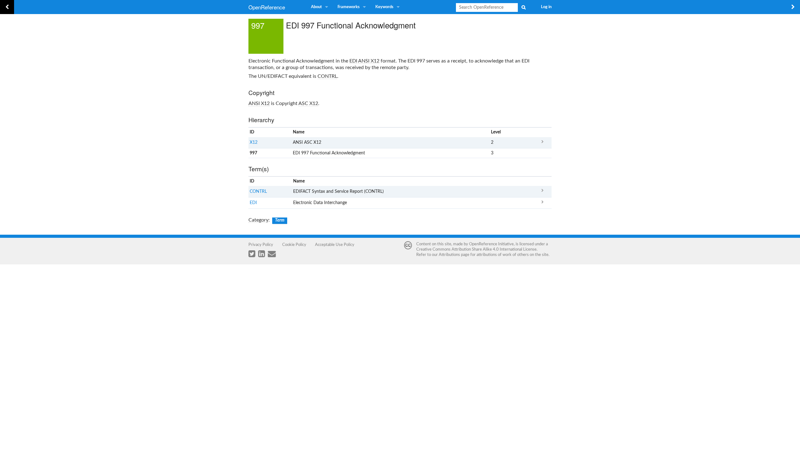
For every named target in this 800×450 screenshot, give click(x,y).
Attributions (449, 255)
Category (258, 220)
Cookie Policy (294, 245)
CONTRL (327, 76)
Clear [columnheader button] (496, 181)
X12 (254, 142)
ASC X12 (308, 103)
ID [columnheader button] (252, 132)
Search (523, 7)
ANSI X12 (368, 60)
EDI (353, 60)
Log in (546, 7)
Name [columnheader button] (298, 132)
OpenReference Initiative (491, 244)
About (316, 7)
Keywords (384, 7)
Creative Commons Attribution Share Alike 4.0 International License (476, 249)
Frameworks (349, 7)
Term (279, 220)
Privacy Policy (260, 245)
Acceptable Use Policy (334, 245)
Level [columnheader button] (496, 132)
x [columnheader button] (542, 132)
